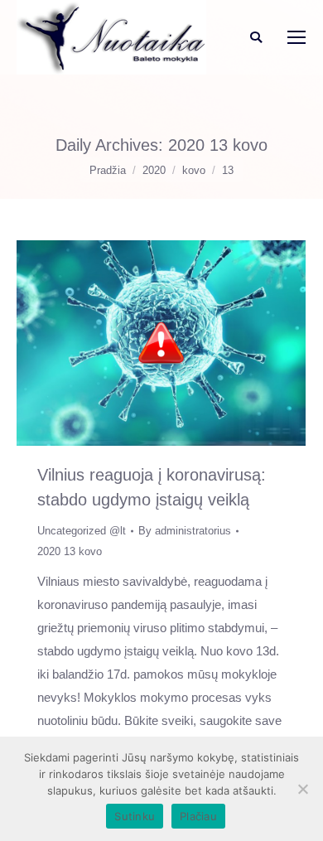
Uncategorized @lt (81, 530)
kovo (193, 170)
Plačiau (198, 816)
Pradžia (107, 170)
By (184, 530)
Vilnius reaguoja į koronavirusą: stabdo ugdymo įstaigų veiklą (151, 487)
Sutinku (134, 816)
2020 (154, 170)
